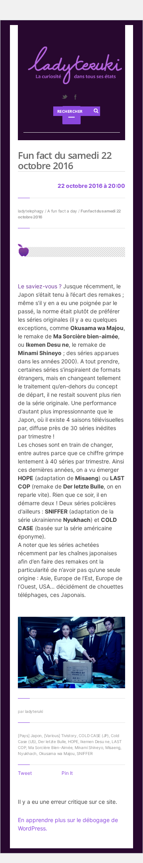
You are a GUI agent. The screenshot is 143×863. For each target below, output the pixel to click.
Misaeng (112, 747)
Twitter (64, 97)
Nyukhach (27, 753)
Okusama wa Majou (57, 753)
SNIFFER (84, 753)
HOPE (73, 741)
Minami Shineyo (89, 747)
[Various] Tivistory (60, 735)
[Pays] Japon (30, 735)
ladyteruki (34, 711)
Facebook (75, 97)
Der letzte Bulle (52, 741)
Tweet (25, 773)
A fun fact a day (62, 211)
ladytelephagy (31, 211)
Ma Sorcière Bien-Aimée (50, 747)
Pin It (67, 773)
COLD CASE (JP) (94, 735)
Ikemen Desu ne (95, 741)
